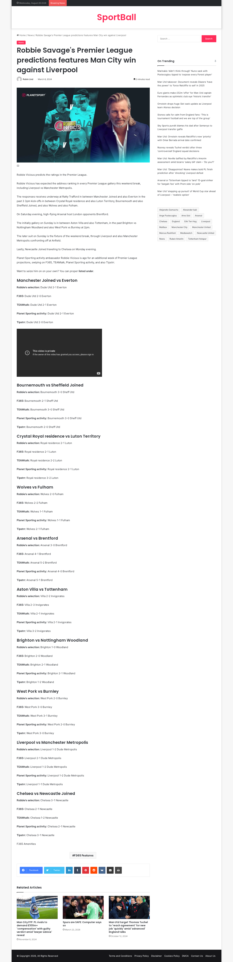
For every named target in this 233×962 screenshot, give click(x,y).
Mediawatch (186, 233)
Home (22, 35)
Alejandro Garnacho (168, 209)
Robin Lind (28, 79)
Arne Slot (185, 215)
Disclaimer (156, 955)
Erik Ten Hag (190, 221)
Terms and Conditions (120, 955)
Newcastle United (205, 233)
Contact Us (197, 955)
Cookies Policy (172, 955)
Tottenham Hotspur (197, 239)
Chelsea (163, 221)
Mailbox (163, 227)
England (176, 221)
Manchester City (179, 227)
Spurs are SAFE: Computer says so (82, 923)
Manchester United (201, 227)
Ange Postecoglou (168, 215)
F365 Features (83, 855)
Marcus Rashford (167, 233)
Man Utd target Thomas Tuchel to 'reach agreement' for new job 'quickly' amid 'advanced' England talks (128, 927)
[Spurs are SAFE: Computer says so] (83, 907)
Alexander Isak (190, 209)
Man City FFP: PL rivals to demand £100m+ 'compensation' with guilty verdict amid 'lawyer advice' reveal (34, 928)
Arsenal (198, 215)
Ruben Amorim (176, 239)
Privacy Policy (141, 955)
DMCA (185, 955)
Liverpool (205, 221)
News (31, 35)
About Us (210, 955)
